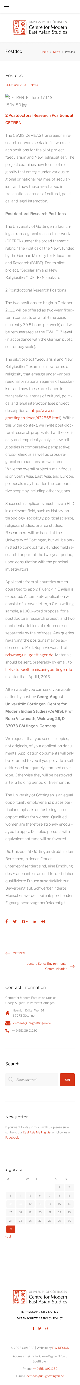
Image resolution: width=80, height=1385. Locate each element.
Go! (67, 1079)
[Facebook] (34, 1328)
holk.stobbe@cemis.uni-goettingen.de (38, 669)
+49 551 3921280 (45, 1368)
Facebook (12, 1137)
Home (44, 51)
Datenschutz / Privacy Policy (40, 1318)
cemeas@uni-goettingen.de (32, 1023)
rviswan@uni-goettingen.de (29, 655)
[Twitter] (39, 1328)
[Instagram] (46, 1328)
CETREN (19, 953)
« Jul (8, 1236)
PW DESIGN (60, 1348)
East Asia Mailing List (37, 1132)
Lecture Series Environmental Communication (47, 966)
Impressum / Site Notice (40, 1311)
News (56, 51)
